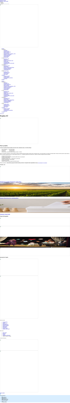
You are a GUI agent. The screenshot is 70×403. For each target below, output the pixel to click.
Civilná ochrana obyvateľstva (8, 77)
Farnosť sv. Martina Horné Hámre (9, 67)
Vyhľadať (1, 2)
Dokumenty (5, 50)
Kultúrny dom (6, 61)
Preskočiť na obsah (3, 0)
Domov (3, 48)
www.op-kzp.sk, (40, 162)
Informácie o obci (6, 58)
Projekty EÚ (6, 96)
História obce (6, 59)
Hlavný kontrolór (6, 52)
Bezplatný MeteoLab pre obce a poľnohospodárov (9, 198)
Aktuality (3, 75)
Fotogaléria (5, 78)
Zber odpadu (6, 74)
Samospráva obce (6, 51)
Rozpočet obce (6, 57)
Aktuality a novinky (7, 108)
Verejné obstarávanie (7, 55)
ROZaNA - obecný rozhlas (4, 1)
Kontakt (3, 79)
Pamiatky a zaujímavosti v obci (8, 60)
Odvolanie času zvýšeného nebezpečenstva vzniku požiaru (10, 181)
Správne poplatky (6, 56)
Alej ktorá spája (6, 102)
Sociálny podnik (6, 71)
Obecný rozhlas (6, 73)
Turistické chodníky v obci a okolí (9, 63)
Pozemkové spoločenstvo (7, 68)
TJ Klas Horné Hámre (7, 69)
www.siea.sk (45, 162)
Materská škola (6, 66)
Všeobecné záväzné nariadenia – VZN (9, 53)
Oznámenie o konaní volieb (5, 214)
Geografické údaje (6, 62)
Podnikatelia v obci (7, 65)
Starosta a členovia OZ (7, 84)
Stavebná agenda (6, 76)
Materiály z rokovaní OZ (7, 54)
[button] (0, 393)
